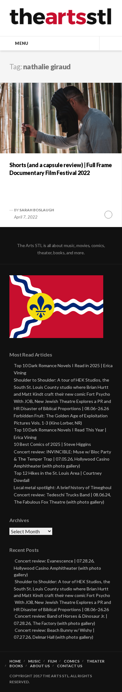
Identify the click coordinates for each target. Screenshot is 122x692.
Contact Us (69, 666)
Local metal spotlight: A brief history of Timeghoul (62, 487)
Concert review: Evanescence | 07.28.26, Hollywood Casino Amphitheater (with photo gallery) (57, 567)
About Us (40, 666)
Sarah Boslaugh (36, 210)
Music (34, 661)
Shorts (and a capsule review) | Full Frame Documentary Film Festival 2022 (60, 168)
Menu (21, 43)
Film (52, 661)
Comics (71, 661)
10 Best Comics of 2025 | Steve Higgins (52, 444)
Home (15, 661)
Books (16, 666)
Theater (95, 661)
